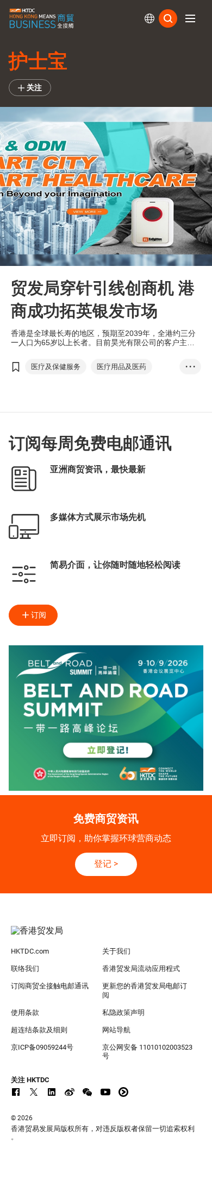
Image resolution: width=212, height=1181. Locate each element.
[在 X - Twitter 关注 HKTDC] (34, 1092)
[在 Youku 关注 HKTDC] (123, 1092)
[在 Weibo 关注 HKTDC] (69, 1092)
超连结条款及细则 (39, 1030)
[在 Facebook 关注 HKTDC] (16, 1092)
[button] (190, 18)
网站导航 (116, 1030)
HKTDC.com (30, 951)
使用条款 (25, 1012)
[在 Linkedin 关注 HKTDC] (52, 1092)
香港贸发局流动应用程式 (141, 968)
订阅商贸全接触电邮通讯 (50, 986)
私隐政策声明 (123, 1012)
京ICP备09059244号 (42, 1047)
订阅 (38, 615)
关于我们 (116, 951)
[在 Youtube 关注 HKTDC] (105, 1092)
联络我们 (25, 968)
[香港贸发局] (106, 936)
